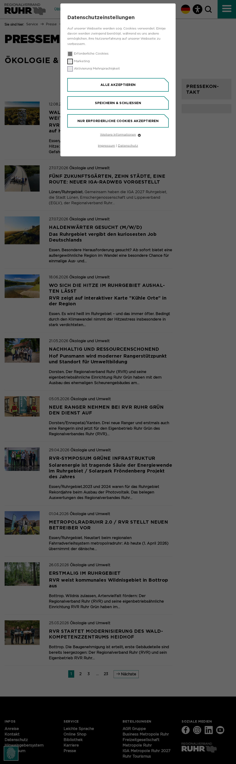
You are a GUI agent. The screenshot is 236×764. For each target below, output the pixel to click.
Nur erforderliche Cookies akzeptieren (118, 121)
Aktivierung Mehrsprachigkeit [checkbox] (97, 68)
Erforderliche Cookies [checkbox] (91, 53)
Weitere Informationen (118, 134)
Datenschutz (128, 145)
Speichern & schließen (118, 103)
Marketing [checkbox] (82, 61)
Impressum (106, 145)
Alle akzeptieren (118, 85)
